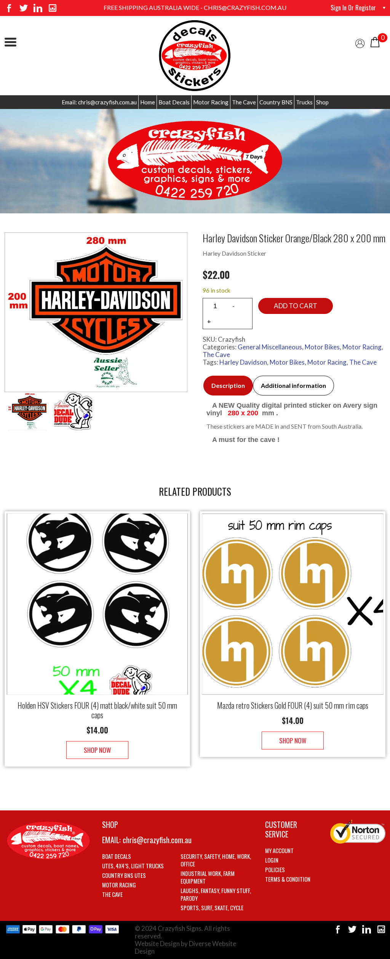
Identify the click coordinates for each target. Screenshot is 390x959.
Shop (322, 102)
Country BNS (275, 102)
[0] (375, 41)
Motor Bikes (322, 347)
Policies (275, 869)
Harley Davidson (243, 362)
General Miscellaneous (270, 347)
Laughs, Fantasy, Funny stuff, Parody (216, 894)
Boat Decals (174, 102)
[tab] (228, 385)
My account (279, 850)
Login (271, 860)
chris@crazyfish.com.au (157, 839)
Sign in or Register (353, 7)
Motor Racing (211, 102)
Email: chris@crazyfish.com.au (99, 102)
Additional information (293, 385)
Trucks (304, 102)
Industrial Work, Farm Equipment (208, 877)
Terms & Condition (287, 879)
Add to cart (295, 306)
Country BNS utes (124, 875)
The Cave (244, 102)
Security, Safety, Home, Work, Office (216, 860)
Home (147, 102)
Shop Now (97, 750)
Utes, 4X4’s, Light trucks (133, 865)
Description (228, 385)
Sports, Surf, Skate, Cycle (212, 907)
